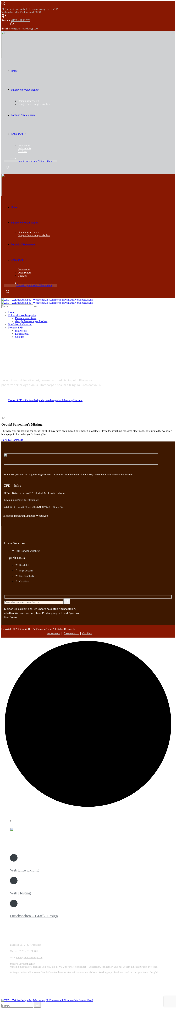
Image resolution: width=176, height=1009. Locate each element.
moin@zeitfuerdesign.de (23, 28)
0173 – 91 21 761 (20, 20)
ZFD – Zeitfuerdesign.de (38, 629)
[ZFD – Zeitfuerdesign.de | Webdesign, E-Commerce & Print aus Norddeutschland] (47, 299)
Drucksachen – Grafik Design (34, 916)
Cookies (87, 633)
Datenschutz (71, 633)
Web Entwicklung (24, 870)
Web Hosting (20, 893)
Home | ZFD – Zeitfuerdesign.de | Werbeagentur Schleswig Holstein (45, 400)
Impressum (53, 633)
